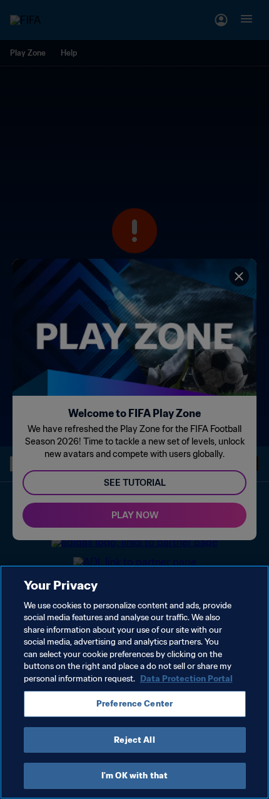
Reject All (134, 740)
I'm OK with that (134, 775)
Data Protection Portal (186, 678)
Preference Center (134, 703)
